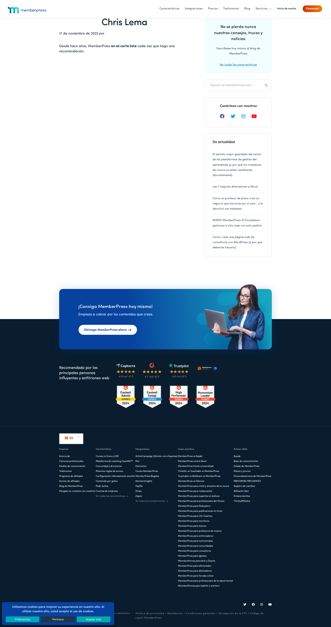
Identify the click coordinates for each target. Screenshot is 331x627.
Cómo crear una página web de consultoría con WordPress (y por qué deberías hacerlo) (237, 242)
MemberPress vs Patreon (191, 481)
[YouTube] (270, 604)
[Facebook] (253, 604)
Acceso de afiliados (69, 481)
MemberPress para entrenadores (195, 536)
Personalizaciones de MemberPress (252, 476)
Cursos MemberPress (146, 471)
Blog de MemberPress (71, 486)
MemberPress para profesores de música (199, 531)
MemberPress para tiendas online (196, 576)
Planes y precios (242, 471)
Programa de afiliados (71, 476)
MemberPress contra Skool (192, 461)
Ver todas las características (238, 64)
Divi (137, 461)
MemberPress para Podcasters (194, 506)
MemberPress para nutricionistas (195, 541)
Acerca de (64, 456)
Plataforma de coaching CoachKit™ (114, 461)
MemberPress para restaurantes (195, 491)
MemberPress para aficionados (194, 566)
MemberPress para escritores (193, 521)
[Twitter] (245, 604)
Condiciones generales (200, 613)
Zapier (138, 496)
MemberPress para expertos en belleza (199, 496)
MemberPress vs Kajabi (190, 456)
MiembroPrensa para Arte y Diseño (196, 561)
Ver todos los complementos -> (151, 501)
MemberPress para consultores (194, 551)
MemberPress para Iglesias (192, 556)
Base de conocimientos (246, 461)
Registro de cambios (244, 486)
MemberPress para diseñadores (195, 571)
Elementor (141, 466)
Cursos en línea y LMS (107, 456)
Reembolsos (175, 613)
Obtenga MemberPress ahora (105, 330)
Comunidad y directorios (109, 466)
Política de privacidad (149, 613)
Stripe (138, 491)
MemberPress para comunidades (195, 546)
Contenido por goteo (107, 481)
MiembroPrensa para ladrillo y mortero (199, 586)
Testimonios (65, 471)
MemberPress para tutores (192, 526)
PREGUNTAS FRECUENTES (247, 481)
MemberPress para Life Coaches (195, 516)
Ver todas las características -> (112, 496)
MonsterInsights (143, 481)
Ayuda (237, 456)
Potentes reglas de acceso (109, 471)
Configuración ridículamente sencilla (115, 476)
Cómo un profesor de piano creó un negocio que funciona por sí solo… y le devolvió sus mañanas (238, 204)
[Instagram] (261, 604)
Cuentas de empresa (107, 491)
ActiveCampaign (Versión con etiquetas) (156, 456)
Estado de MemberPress (246, 466)
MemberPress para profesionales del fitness (201, 501)
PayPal (139, 486)
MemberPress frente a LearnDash (196, 466)
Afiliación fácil (241, 491)
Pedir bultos (102, 486)
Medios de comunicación (72, 466)
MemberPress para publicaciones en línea (200, 511)
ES (71, 438)
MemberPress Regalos (147, 476)
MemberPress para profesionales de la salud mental (205, 581)
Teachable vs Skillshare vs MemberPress (199, 476)
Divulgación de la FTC (233, 613)
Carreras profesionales (71, 461)
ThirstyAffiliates (242, 501)
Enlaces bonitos (242, 496)
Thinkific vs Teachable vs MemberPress (198, 471)
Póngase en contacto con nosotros (77, 491)
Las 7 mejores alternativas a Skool (235, 186)
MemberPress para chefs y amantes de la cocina (203, 486)
